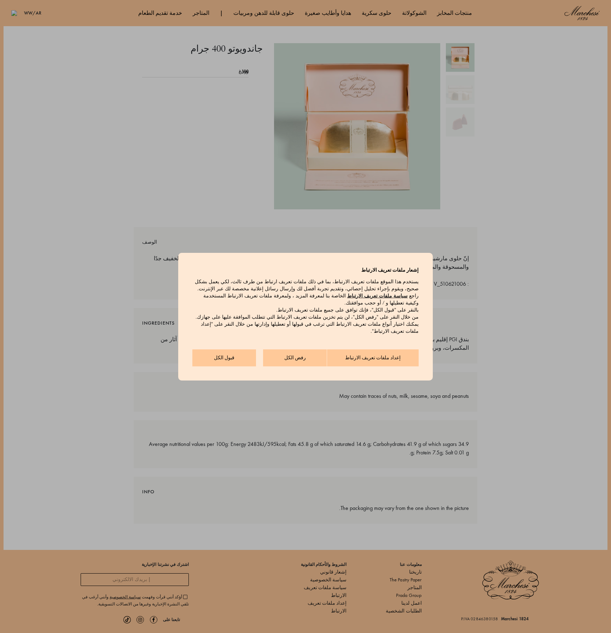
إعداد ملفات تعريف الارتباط (373, 358)
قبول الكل (224, 358)
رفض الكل (295, 358)
